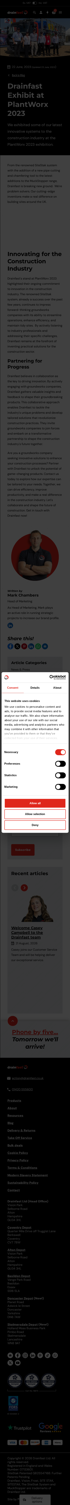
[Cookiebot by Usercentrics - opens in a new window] (50, 677)
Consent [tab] (12, 687)
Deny (35, 825)
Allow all (35, 803)
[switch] (60, 764)
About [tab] (57, 687)
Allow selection (35, 814)
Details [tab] (35, 687)
